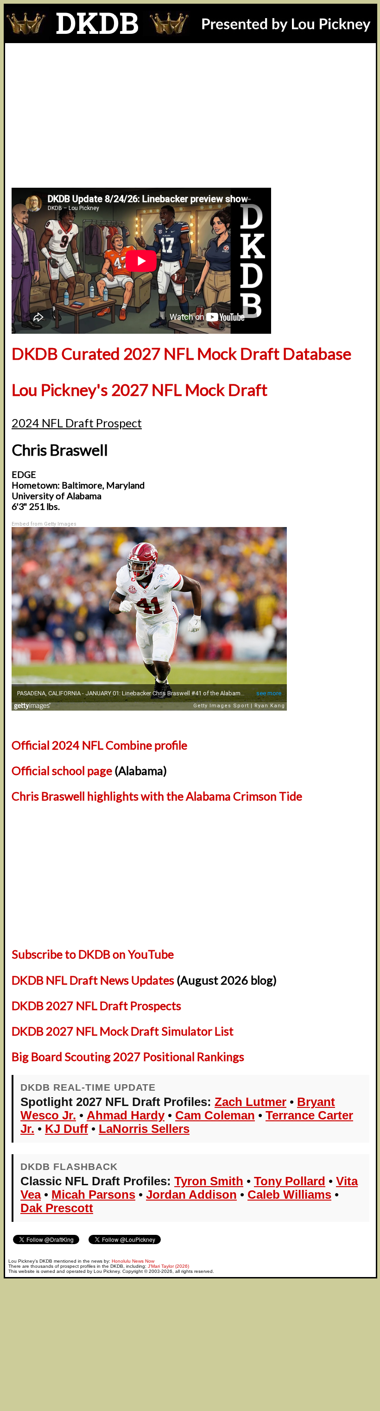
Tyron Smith (208, 1181)
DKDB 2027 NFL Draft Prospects (96, 1005)
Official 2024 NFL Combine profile (99, 745)
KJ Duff (66, 1128)
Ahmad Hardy (126, 1115)
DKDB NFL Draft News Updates (93, 980)
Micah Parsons (93, 1194)
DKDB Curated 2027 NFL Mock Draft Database (181, 353)
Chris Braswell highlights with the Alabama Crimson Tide (157, 796)
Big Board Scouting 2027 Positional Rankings (128, 1056)
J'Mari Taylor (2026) (168, 1266)
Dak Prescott (56, 1207)
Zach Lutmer (250, 1101)
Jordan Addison (191, 1194)
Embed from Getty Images (44, 524)
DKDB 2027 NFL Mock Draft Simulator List (123, 1031)
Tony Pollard (289, 1181)
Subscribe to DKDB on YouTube (93, 954)
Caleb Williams (289, 1194)
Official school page (62, 770)
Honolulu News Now (133, 1261)
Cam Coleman (215, 1115)
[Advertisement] (190, 113)
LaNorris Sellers (144, 1128)
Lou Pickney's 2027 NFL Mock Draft (139, 390)
